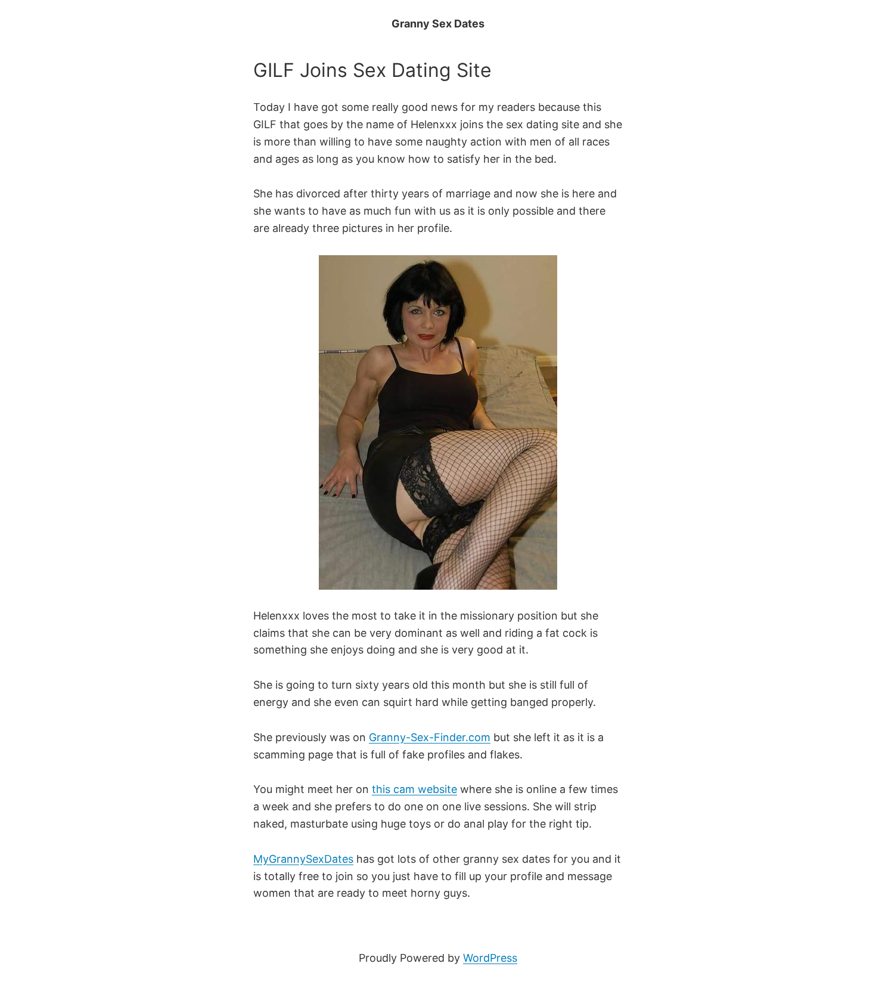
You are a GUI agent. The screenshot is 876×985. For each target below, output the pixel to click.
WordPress (490, 958)
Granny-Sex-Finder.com (429, 737)
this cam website (414, 789)
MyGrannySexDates (303, 859)
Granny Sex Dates (438, 23)
